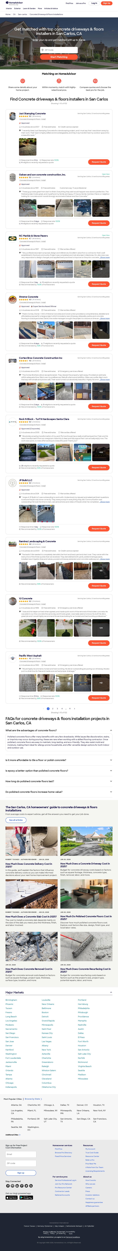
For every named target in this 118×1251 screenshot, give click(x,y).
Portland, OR (34, 1119)
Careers (89, 1188)
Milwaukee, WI (50, 1110)
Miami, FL (32, 1110)
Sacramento (11, 1029)
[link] (59, 116)
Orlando (9, 1070)
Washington (11, 1054)
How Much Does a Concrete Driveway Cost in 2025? (85, 865)
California (52, 1232)
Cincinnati (46, 1074)
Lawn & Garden (29, 8)
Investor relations (92, 1195)
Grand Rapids (48, 1021)
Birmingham (11, 1000)
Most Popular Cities (13, 1099)
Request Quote (99, 162)
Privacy (45, 1232)
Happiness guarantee (94, 1202)
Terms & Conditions (73, 1237)
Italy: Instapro (59, 1226)
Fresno (9, 1012)
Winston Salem (49, 1070)
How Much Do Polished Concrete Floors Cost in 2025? (86, 918)
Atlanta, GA (16, 1105)
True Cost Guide (92, 1153)
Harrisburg (83, 1004)
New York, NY (99, 1110)
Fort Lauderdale (13, 1058)
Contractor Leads (62, 1191)
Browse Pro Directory (63, 1153)
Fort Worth (83, 1041)
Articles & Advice (51, 8)
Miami (8, 1066)
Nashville (82, 1025)
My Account (90, 1149)
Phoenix (9, 1004)
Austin (81, 1029)
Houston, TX (99, 1105)
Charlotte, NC (34, 1105)
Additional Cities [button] (12, 1135)
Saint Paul (46, 1029)
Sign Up (106, 3)
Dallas (81, 1033)
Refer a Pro (90, 1160)
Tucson (9, 1008)
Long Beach (11, 1016)
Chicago (9, 1083)
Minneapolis (47, 1025)
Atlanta (9, 1079)
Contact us (90, 1199)
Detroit (45, 1016)
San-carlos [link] (22, 14)
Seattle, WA (16, 1127)
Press (88, 1191)
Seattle (81, 1070)
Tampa (9, 1074)
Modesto (10, 1025)
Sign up (20, 1173)
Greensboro (47, 1062)
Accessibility (70, 1233)
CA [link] (14, 14)
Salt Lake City (84, 1054)
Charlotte (46, 1058)
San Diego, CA (83, 1119)
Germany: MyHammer (45, 1226)
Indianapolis (11, 1087)
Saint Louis (47, 1037)
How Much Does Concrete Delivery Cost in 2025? (29, 865)
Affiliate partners (92, 1206)
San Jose (10, 1041)
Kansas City (47, 1033)
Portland (82, 1000)
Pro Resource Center (63, 1188)
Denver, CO (82, 1105)
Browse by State (32, 1099)
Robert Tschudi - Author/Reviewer (21, 859)
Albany (45, 1045)
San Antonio (83, 1050)
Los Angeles (11, 1021)
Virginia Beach (84, 1066)
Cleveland (46, 1079)
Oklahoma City (49, 1087)
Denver (9, 1045)
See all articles (16, 820)
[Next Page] (74, 708)
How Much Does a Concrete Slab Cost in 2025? (31, 916)
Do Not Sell (61, 1232)
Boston (45, 1012)
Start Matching (58, 56)
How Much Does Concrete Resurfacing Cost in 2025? (85, 970)
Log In (94, 3)
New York (46, 1050)
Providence (83, 1016)
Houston (82, 1045)
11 (70, 709)
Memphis (82, 1021)
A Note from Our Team (94, 1167)
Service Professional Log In (65, 1180)
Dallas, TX (64, 1105)
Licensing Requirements (95, 1171)
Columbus (46, 1083)
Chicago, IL (49, 1105)
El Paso (81, 1037)
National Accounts (62, 1195)
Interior (9, 8)
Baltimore (46, 1008)
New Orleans (48, 1004)
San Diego (10, 1033)
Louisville (46, 1000)
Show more (105, 257)
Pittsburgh (83, 1012)
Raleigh (45, 1066)
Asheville (46, 1054)
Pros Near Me (91, 1164)
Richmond (83, 1062)
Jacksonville (11, 1062)
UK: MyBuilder (89, 1226)
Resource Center (92, 1156)
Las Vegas (46, 1041)
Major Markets (15, 992)
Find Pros (58, 1149)
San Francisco (12, 1037)
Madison (82, 1074)
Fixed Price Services (63, 1156)
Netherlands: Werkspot (74, 1226)
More (40, 8)
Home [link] (8, 14)
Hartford (9, 1050)
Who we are (90, 1184)
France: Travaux (29, 1226)
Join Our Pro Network (63, 1184)
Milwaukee (83, 1079)
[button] (27, 147)
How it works (91, 1180)
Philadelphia (84, 1008)
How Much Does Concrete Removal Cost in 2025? (29, 970)
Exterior (17, 8)
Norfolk (81, 1058)
